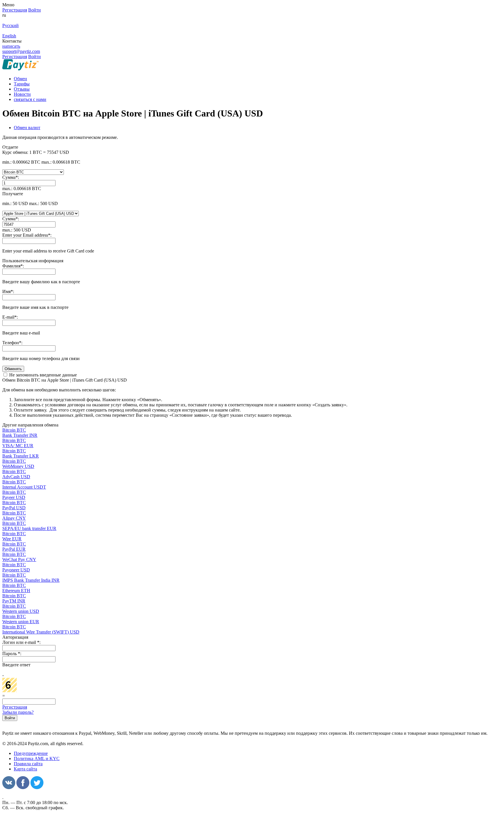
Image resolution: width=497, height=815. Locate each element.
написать (11, 46)
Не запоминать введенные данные (42, 374)
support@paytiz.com (21, 51)
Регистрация (14, 707)
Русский (10, 25)
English (9, 35)
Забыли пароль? (18, 712)
